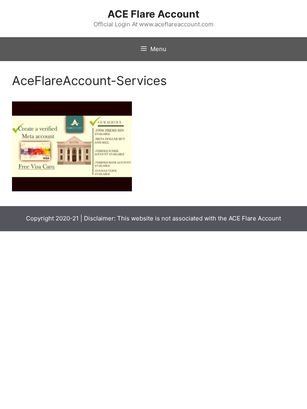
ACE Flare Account (153, 14)
